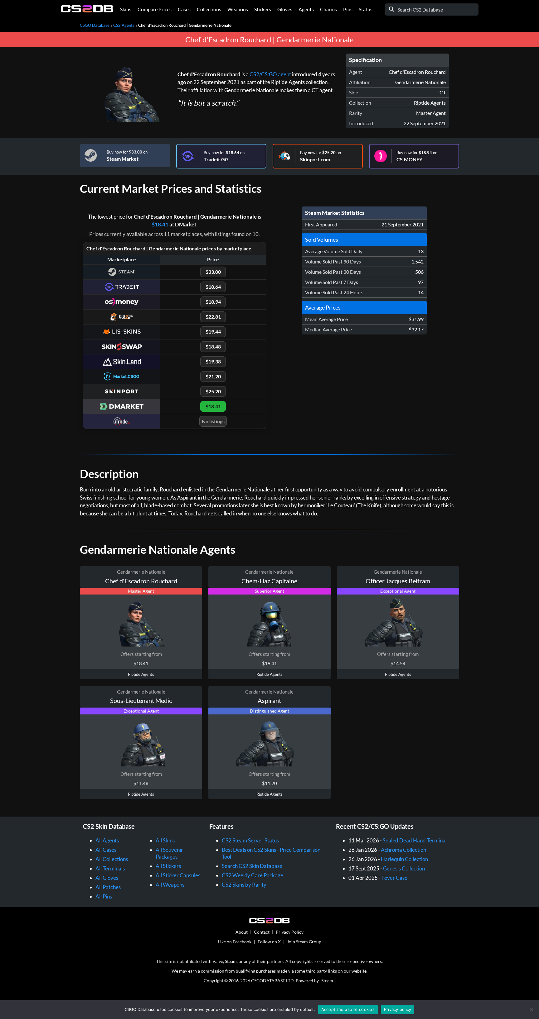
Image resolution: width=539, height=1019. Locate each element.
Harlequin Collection (404, 859)
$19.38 (213, 361)
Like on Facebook (234, 941)
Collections (209, 9)
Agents (306, 9)
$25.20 (213, 391)
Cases (184, 9)
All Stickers (168, 866)
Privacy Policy (289, 932)
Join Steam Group (304, 941)
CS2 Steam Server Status (250, 840)
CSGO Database (94, 25)
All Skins (165, 840)
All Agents (107, 840)
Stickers (262, 9)
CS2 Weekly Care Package (252, 875)
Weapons (237, 9)
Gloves (284, 9)
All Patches (108, 887)
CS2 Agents (123, 25)
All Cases (105, 849)
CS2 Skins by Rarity (244, 884)
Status (365, 9)
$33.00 (213, 272)
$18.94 (213, 302)
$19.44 (213, 331)
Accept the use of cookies (348, 1009)
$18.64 (213, 287)
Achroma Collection (403, 849)
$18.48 (213, 346)
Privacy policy (397, 1009)
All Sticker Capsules (178, 875)
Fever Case (394, 877)
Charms (328, 9)
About (242, 932)
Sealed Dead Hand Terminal (415, 840)
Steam (327, 980)
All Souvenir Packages (169, 853)
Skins (125, 9)
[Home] (87, 11)
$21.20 (213, 376)
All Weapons (170, 884)
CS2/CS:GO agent (270, 74)
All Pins (103, 896)
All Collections (111, 859)
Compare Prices (155, 9)
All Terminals (110, 868)
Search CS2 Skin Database (252, 866)
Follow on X (269, 941)
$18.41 (160, 224)
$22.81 (213, 317)
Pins (347, 9)
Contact (262, 932)
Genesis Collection (404, 868)
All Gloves (106, 877)
